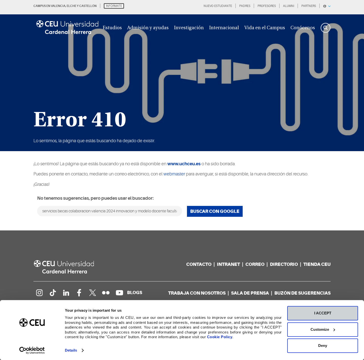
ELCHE (71, 6)
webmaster (174, 173)
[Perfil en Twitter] (92, 292)
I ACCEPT (322, 313)
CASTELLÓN (88, 6)
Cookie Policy (220, 337)
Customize (320, 329)
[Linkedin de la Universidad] (66, 292)
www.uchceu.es (184, 163)
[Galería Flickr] (106, 292)
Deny (322, 345)
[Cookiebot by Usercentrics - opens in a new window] (32, 350)
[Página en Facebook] (79, 292)
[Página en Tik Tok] (52, 292)
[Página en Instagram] (39, 292)
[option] (182, 75)
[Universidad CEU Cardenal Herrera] (69, 267)
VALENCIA (58, 6)
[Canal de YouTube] (119, 292)
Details (71, 350)
